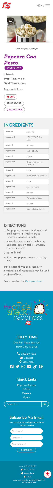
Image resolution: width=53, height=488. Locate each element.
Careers (26, 393)
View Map (28, 362)
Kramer (29, 483)
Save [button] (12, 97)
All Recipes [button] (15, 110)
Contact (28, 357)
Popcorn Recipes (26, 385)
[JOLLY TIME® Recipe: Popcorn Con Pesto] (26, 29)
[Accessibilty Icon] (47, 474)
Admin (29, 477)
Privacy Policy (29, 470)
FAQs (26, 389)
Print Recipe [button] (14, 103)
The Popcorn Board (33, 281)
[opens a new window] (12, 366)
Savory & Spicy (14, 68)
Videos (26, 397)
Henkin (36, 480)
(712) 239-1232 (28, 353)
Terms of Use (29, 473)
